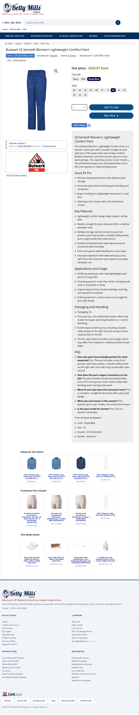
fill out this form (49, 146)
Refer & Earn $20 (10, 664)
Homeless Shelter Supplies (14, 677)
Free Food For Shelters (12, 674)
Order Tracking (9, 638)
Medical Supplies (14, 36)
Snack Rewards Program (13, 658)
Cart (25, 29)
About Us (76, 621)
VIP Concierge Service (82, 631)
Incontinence (78, 670)
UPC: (9, 60)
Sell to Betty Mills (79, 634)
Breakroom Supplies (81, 680)
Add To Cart (111, 107)
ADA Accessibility (80, 638)
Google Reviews (84, 641)
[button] (8, 100)
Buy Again (6, 631)
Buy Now (110, 115)
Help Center (77, 625)
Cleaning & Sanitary (42, 36)
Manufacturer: (43, 55)
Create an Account (10, 625)
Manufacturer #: (87, 55)
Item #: (10, 55)
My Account (15, 29)
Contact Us (77, 628)
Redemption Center (11, 667)
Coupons (6, 670)
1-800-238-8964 (11, 22)
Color (76, 74)
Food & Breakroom (115, 36)
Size (74, 85)
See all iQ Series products (16, 175)
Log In (5, 29)
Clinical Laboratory (71, 36)
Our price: (79, 68)
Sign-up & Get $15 (10, 661)
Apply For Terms (9, 644)
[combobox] (79, 107)
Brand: (64, 55)
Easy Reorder (8, 634)
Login (4, 621)
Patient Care (77, 667)
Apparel (93, 36)
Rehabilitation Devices (82, 664)
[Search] (118, 22)
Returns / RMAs (8, 641)
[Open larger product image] (37, 100)
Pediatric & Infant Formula (83, 674)
